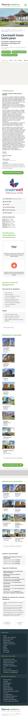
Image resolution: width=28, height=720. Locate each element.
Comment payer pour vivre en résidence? (13, 612)
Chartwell (5, 42)
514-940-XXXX (13, 198)
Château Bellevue (7, 679)
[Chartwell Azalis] (8, 433)
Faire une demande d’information (13, 172)
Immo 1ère (6, 693)
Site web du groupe (10, 207)
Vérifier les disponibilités (19, 51)
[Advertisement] (14, 73)
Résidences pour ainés (8, 659)
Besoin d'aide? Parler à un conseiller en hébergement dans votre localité (13, 614)
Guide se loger (6, 640)
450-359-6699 (7, 201)
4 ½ (14, 160)
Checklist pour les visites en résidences (13, 610)
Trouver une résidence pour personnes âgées (13, 603)
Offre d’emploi (8, 212)
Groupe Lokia (6, 686)
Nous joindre (6, 652)
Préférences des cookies (9, 643)
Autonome (22, 165)
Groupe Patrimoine (8, 688)
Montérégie (8, 30)
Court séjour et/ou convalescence (10, 165)
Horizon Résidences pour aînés (11, 691)
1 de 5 (21, 24)
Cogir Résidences (7, 683)
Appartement (20, 164)
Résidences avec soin (8, 664)
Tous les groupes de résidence (11, 701)
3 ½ (12, 160)
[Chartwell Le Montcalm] (8, 361)
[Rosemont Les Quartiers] (8, 404)
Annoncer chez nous (8, 639)
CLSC (4, 667)
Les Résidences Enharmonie (10, 696)
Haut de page (21, 623)
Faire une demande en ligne (11, 465)
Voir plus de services (9, 327)
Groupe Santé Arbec (8, 689)
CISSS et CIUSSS (7, 669)
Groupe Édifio (6, 684)
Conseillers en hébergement (10, 666)
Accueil (2, 30)
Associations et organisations (10, 672)
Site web (7, 204)
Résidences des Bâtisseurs (10, 699)
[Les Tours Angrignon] (8, 389)
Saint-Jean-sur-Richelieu (17, 30)
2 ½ (10, 160)
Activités (5, 645)
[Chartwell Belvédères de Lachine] (8, 419)
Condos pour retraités (8, 662)
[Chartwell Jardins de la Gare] (8, 448)
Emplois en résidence (8, 642)
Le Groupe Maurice (8, 694)
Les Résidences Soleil (8, 697)
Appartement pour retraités (10, 661)
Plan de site (6, 650)
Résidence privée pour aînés (9, 164)
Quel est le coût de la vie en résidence (12, 605)
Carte (15, 60)
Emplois (20, 60)
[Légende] (8, 375)
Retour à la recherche (7, 623)
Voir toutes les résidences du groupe (13, 458)
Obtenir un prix (6, 51)
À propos (5, 648)
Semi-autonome (6, 166)
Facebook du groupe (10, 210)
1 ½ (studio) (5, 160)
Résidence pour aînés (11, 560)
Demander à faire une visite (9, 55)
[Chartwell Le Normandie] (8, 346)
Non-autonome (14, 166)
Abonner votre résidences (9, 637)
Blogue (5, 647)
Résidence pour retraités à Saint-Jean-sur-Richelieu (11, 43)
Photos (11, 60)
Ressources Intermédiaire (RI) (10, 670)
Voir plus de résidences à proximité (12, 546)
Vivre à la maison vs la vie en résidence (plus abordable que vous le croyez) (13, 608)
